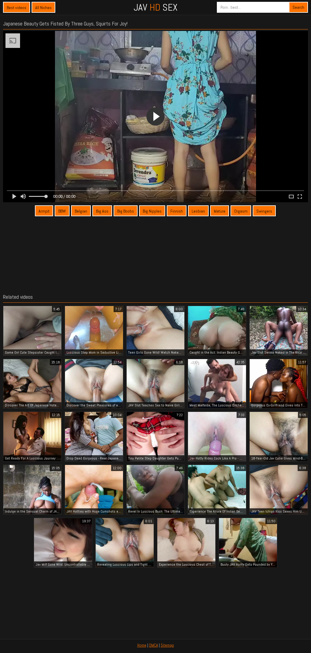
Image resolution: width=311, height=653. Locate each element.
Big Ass (102, 211)
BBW (62, 211)
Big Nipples (152, 211)
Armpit (44, 211)
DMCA (153, 645)
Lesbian (198, 211)
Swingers (264, 211)
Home (141, 645)
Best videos (16, 7)
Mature (219, 211)
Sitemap (167, 645)
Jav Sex (155, 7)
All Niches (43, 7)
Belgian (81, 211)
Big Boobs (125, 211)
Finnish (176, 211)
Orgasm (241, 211)
